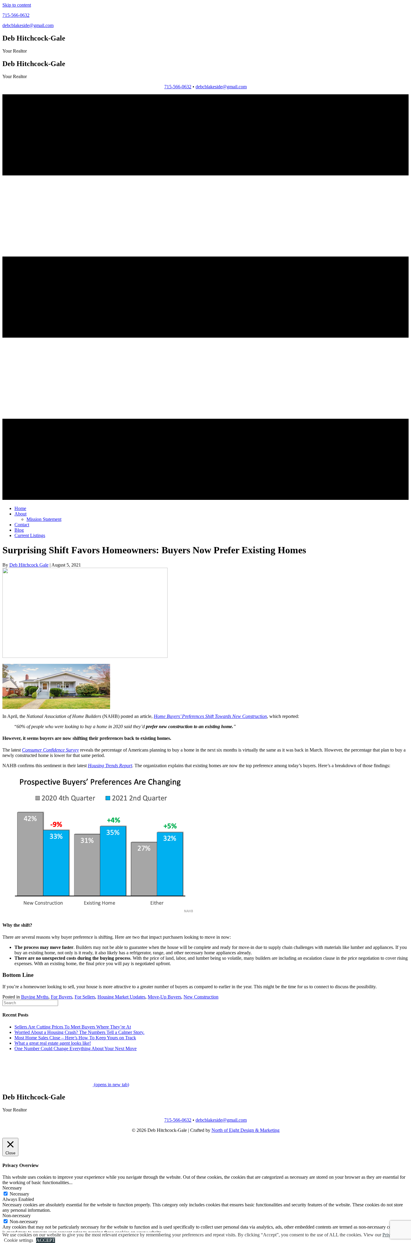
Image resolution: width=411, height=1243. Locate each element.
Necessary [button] (12, 1187)
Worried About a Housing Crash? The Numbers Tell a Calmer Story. (79, 1032)
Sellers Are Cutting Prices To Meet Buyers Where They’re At (72, 1026)
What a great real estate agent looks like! (52, 1043)
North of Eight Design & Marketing (246, 1130)
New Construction (201, 996)
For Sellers (85, 996)
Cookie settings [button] (18, 1240)
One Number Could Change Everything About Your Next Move (75, 1048)
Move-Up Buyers (164, 996)
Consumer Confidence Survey (50, 749)
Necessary (19, 1193)
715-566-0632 (177, 86)
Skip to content (16, 5)
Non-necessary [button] (16, 1215)
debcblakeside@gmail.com (221, 86)
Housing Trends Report (110, 765)
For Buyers (61, 996)
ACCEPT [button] (45, 1240)
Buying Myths (34, 996)
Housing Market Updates (121, 996)
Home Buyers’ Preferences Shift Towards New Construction (210, 716)
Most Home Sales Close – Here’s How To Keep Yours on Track (75, 1037)
